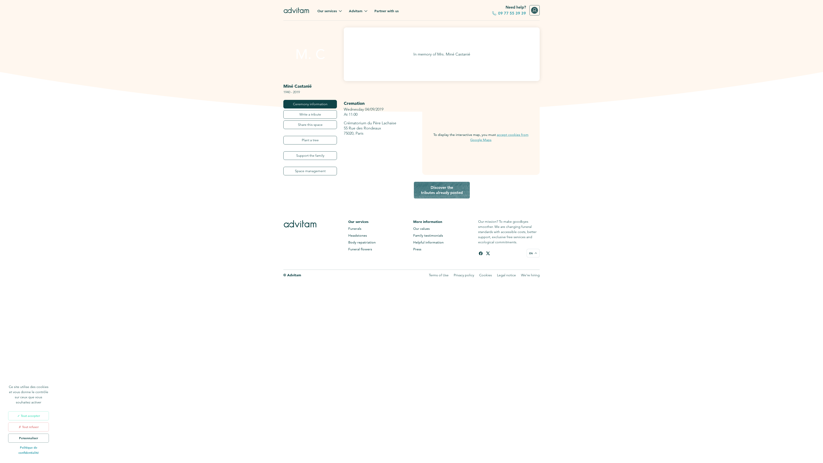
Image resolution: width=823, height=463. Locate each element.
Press (417, 249)
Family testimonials (428, 235)
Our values (421, 229)
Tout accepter (30, 416)
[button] (330, 11)
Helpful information (428, 242)
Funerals (354, 229)
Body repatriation (362, 242)
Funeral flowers (360, 249)
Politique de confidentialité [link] (28, 450)
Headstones (357, 235)
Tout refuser (30, 427)
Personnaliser (28, 438)
